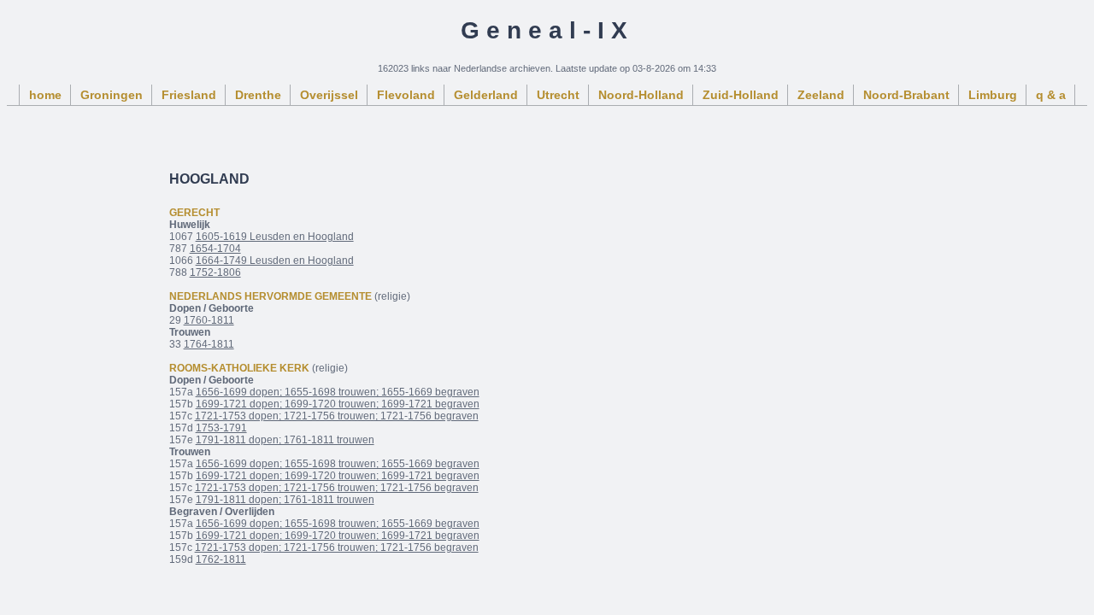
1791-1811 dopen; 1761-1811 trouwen (285, 440)
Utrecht (558, 95)
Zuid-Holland (741, 95)
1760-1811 (209, 320)
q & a (1051, 95)
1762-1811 (221, 559)
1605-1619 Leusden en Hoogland (275, 237)
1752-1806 (215, 272)
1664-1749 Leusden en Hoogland (275, 260)
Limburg (992, 95)
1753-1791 (221, 428)
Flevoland (406, 95)
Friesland (189, 95)
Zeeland (820, 95)
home (45, 95)
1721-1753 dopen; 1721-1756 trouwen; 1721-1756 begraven (337, 416)
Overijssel (329, 95)
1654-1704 (215, 249)
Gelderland (486, 95)
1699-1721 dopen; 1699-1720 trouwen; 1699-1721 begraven (337, 404)
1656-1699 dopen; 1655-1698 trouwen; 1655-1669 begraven (337, 392)
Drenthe (258, 95)
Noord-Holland (641, 95)
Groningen (111, 95)
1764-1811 (209, 344)
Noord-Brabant (906, 95)
